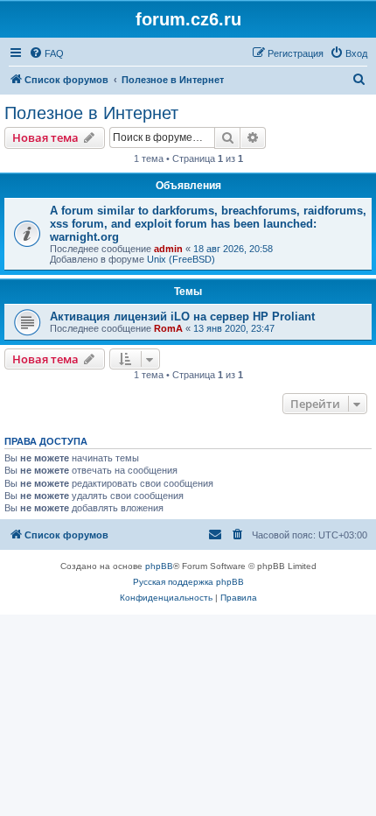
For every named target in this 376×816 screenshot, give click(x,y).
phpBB (159, 566)
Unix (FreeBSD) (181, 259)
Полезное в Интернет (91, 113)
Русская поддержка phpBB (188, 582)
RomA (168, 328)
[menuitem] (46, 53)
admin (168, 248)
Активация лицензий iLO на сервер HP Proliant (182, 316)
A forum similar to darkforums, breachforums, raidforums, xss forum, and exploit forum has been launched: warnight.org (208, 223)
